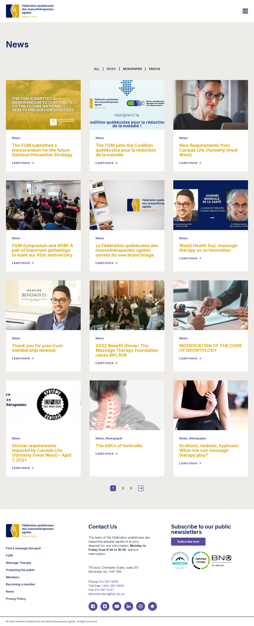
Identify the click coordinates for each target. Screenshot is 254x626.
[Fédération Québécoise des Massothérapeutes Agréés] (30, 11)
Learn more (21, 163)
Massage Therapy (18, 563)
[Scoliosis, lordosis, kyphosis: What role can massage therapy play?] (210, 405)
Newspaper (132, 69)
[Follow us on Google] (152, 606)
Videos (154, 69)
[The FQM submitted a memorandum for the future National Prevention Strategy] (43, 105)
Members (12, 577)
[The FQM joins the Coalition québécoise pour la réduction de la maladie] (127, 105)
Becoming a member (20, 584)
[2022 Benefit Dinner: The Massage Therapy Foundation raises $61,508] (127, 305)
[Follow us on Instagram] (140, 606)
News (111, 69)
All (96, 69)
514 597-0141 (104, 589)
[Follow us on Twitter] (104, 606)
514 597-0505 (108, 581)
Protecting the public (20, 570)
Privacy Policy (16, 599)
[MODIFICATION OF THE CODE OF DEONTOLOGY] (210, 305)
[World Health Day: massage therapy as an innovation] (210, 205)
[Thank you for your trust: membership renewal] (43, 305)
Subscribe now (188, 541)
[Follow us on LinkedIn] (128, 606)
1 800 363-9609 (112, 585)
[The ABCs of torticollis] (127, 405)
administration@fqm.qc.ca (106, 594)
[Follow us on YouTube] (116, 606)
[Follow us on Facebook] (93, 606)
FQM (9, 555)
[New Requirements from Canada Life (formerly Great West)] (210, 105)
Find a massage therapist (23, 548)
